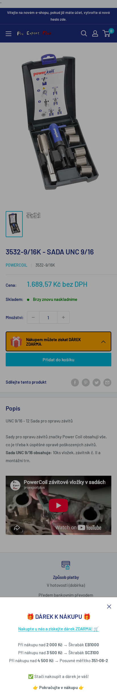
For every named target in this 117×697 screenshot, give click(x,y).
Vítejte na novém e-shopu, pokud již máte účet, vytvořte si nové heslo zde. (58, 16)
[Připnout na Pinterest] (86, 382)
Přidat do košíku (58, 359)
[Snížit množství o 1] (33, 317)
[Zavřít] (109, 606)
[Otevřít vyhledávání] (84, 33)
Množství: (15, 317)
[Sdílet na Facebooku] (75, 382)
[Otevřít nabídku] (8, 33)
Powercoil (16, 265)
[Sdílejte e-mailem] (107, 382)
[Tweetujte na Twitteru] (97, 382)
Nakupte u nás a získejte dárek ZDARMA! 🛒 (58, 628)
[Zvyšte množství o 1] (63, 317)
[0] (106, 33)
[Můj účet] (95, 33)
